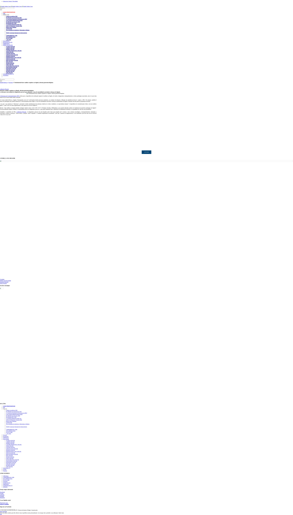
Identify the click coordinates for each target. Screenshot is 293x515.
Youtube (2, 496)
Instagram (2, 497)
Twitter (1, 493)
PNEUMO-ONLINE (10, 70)
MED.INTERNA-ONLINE (12, 60)
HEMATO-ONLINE (10, 56)
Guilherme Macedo (21, 112)
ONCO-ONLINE (10, 64)
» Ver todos (8, 39)
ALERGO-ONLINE (10, 46)
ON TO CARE (9, 38)
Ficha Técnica (3, 283)
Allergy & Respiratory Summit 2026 (14, 26)
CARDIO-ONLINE (10, 48)
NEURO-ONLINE (10, 63)
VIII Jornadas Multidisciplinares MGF (14, 20)
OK (1, 514)
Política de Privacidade (5, 280)
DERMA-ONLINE (10, 49)
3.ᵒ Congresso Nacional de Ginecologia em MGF (16, 19)
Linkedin (2, 495)
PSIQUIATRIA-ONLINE (11, 67)
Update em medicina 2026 (11, 16)
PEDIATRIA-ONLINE (11, 68)
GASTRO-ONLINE (10, 53)
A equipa (2, 279)
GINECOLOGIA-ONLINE (12, 54)
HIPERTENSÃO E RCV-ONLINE (13, 57)
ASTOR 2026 (9, 28)
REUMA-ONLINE (10, 71)
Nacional (10, 82)
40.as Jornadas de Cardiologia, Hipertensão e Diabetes (17, 30)
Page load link (3, 511)
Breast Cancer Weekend (11, 27)
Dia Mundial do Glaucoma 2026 (13, 21)
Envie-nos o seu (4, 503)
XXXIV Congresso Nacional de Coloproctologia (16, 32)
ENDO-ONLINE (10, 52)
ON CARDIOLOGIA (10, 37)
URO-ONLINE (9, 72)
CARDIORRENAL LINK (11, 35)
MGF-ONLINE (9, 61)
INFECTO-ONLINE (10, 59)
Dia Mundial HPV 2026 (11, 23)
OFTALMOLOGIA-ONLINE (12, 65)
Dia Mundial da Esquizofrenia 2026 (14, 17)
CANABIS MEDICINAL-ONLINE (14, 50)
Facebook (2, 492)
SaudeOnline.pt (3, 82)
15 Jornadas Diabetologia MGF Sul (13, 24)
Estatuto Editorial (4, 282)
